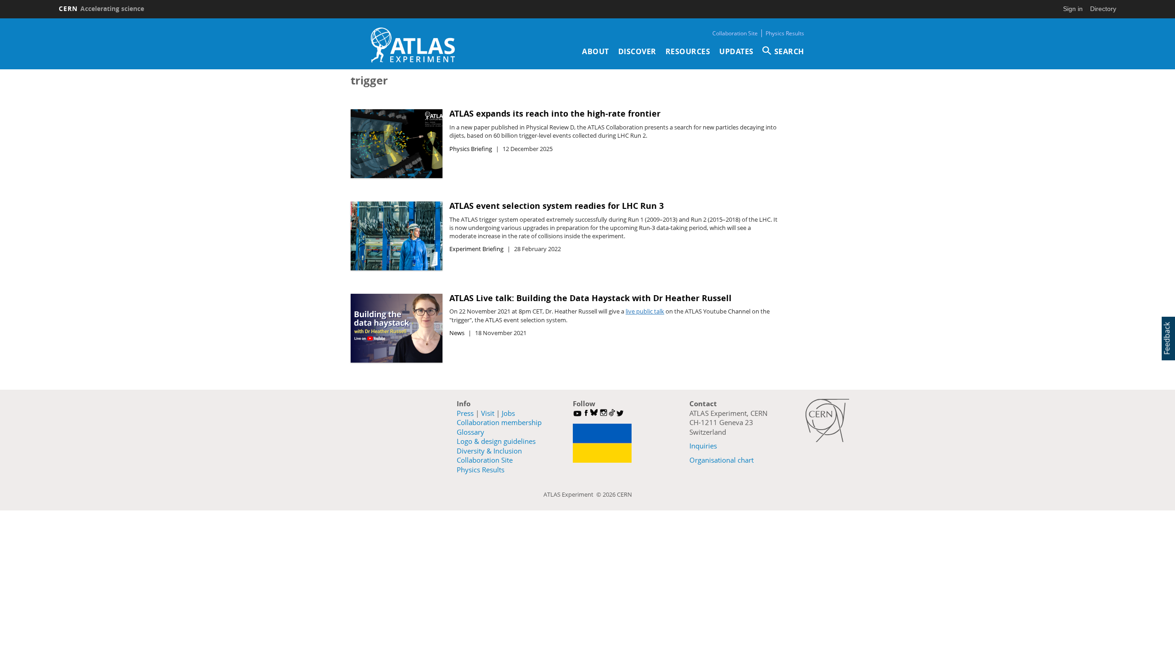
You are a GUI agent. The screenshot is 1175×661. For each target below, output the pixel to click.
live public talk (645, 311)
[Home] (413, 45)
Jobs (508, 413)
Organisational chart (721, 460)
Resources (688, 51)
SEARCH (789, 51)
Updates (736, 51)
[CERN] (827, 420)
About (595, 51)
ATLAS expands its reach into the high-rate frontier (554, 113)
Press (465, 413)
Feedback (1167, 338)
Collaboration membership (499, 422)
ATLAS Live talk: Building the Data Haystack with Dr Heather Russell (590, 298)
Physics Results (785, 33)
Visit (487, 413)
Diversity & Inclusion (489, 450)
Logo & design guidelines (496, 441)
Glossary (470, 432)
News (456, 333)
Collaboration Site (735, 33)
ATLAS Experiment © (573, 494)
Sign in (1073, 8)
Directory (1103, 8)
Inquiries (703, 445)
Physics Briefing (470, 149)
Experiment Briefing (476, 249)
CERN (101, 8)
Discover (637, 51)
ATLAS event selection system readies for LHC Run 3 (556, 206)
